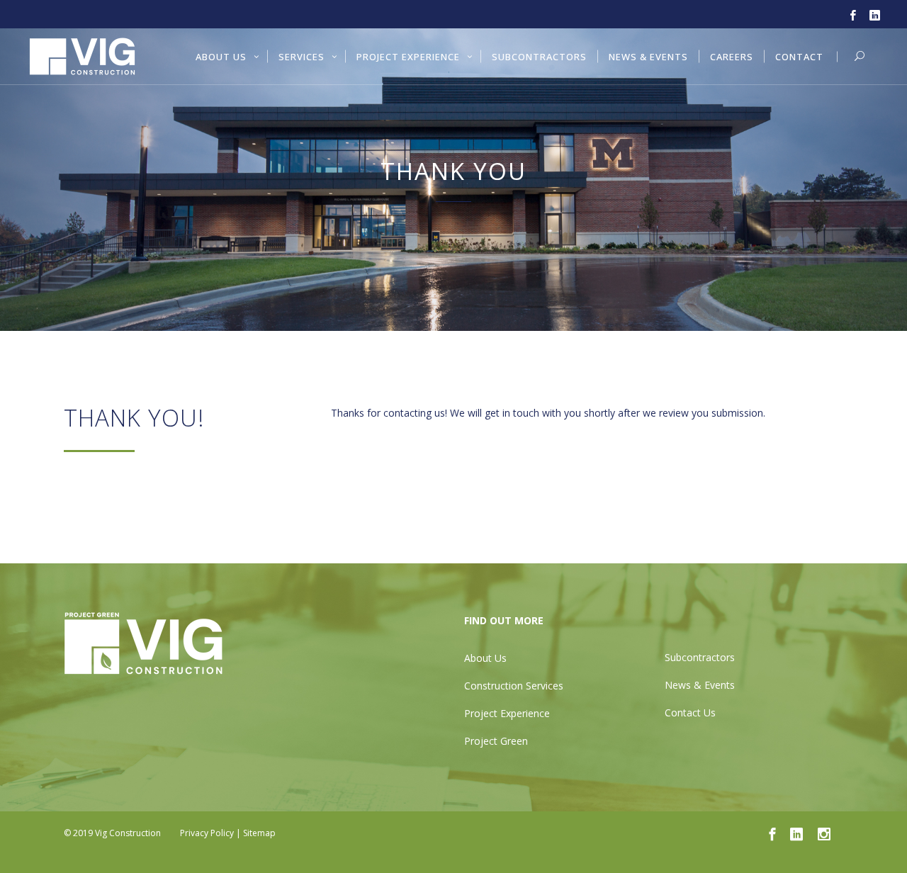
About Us (485, 658)
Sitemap (259, 833)
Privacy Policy (207, 833)
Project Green (496, 741)
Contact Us (690, 712)
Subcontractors (700, 657)
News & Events (700, 685)
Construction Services (513, 685)
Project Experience (507, 713)
